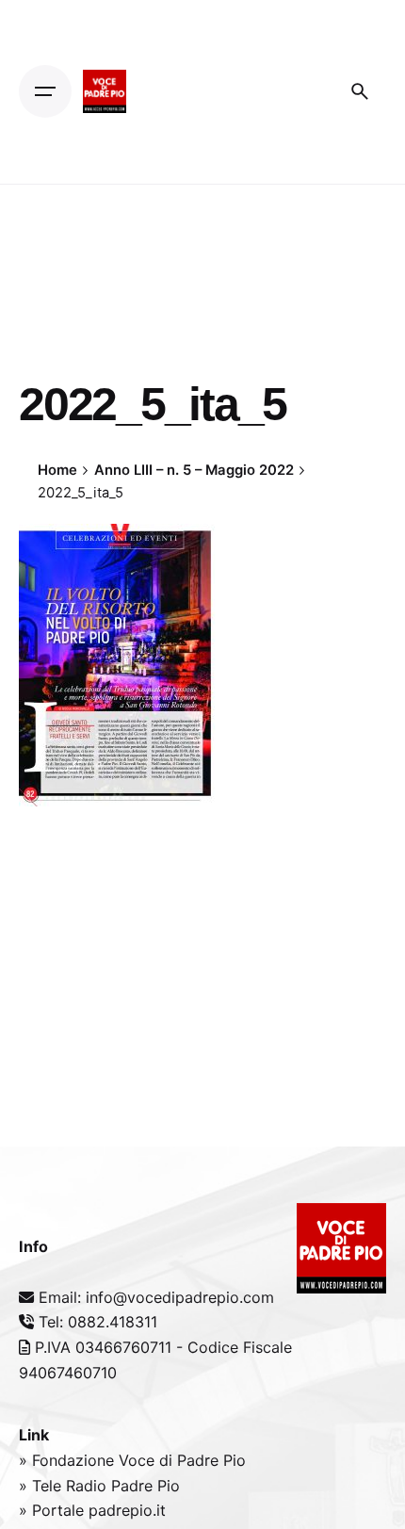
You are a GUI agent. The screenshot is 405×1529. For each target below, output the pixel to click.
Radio (88, 1485)
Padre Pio (145, 1485)
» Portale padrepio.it (92, 1510)
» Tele (42, 1485)
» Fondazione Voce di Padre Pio (132, 1460)
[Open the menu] (45, 91)
